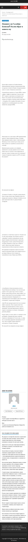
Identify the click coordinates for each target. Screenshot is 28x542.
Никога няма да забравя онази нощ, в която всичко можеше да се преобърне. (13, 510)
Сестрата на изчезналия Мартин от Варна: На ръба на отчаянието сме (13, 424)
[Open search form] (18, 7)
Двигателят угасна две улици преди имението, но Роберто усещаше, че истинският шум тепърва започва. (13, 446)
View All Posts (19, 411)
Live (25, 7)
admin (4, 32)
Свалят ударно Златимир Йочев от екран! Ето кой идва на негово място (13, 418)
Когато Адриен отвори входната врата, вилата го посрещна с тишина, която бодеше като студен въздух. (13, 504)
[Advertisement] (14, 69)
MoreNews (22, 538)
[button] (2, 7)
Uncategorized (5, 20)
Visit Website (8, 411)
